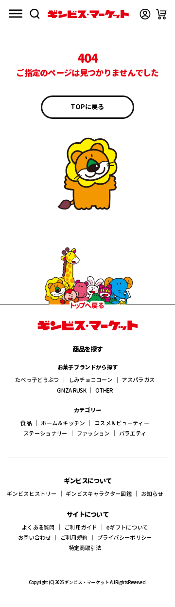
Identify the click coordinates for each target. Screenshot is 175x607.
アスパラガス (138, 379)
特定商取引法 (85, 547)
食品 (26, 423)
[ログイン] (145, 13)
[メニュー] (15, 14)
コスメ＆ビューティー (121, 423)
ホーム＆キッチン (63, 423)
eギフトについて (127, 527)
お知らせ (152, 493)
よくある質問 (38, 527)
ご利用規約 (74, 537)
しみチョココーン (90, 379)
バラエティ (133, 433)
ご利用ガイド (80, 527)
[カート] (161, 13)
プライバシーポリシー (124, 537)
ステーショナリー (45, 433)
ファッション (93, 433)
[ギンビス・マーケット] (88, 14)
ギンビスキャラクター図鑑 (99, 493)
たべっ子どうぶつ (37, 379)
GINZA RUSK (71, 390)
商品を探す (87, 349)
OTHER (104, 390)
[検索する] (34, 14)
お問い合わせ (34, 537)
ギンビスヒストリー (31, 493)
